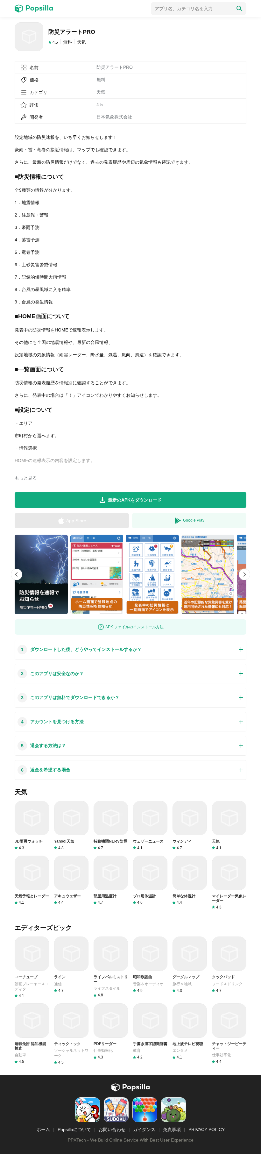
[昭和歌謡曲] (150, 965)
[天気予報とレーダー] (32, 880)
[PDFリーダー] (111, 1031)
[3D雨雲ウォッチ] (32, 825)
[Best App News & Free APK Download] (34, 8)
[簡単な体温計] (190, 880)
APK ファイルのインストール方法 (134, 627)
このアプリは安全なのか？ (52, 673)
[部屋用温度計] (111, 880)
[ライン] (71, 965)
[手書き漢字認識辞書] (150, 1031)
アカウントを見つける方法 (52, 721)
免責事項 (172, 1129)
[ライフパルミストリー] (111, 967)
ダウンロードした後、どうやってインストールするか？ (81, 649)
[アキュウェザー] (71, 880)
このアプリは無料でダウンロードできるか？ (70, 697)
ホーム (43, 1129)
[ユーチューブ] (32, 967)
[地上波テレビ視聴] (190, 1031)
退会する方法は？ (43, 745)
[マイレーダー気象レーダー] (229, 883)
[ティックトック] (71, 1034)
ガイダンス (144, 1129)
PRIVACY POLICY (206, 1129)
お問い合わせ (112, 1129)
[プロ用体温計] (150, 880)
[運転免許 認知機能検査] (32, 1034)
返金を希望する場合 (45, 770)
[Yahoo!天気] (71, 825)
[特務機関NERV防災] (111, 825)
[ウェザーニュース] (150, 825)
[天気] (229, 825)
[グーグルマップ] (190, 965)
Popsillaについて (74, 1129)
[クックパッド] (229, 965)
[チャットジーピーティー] (229, 1034)
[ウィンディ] (190, 825)
